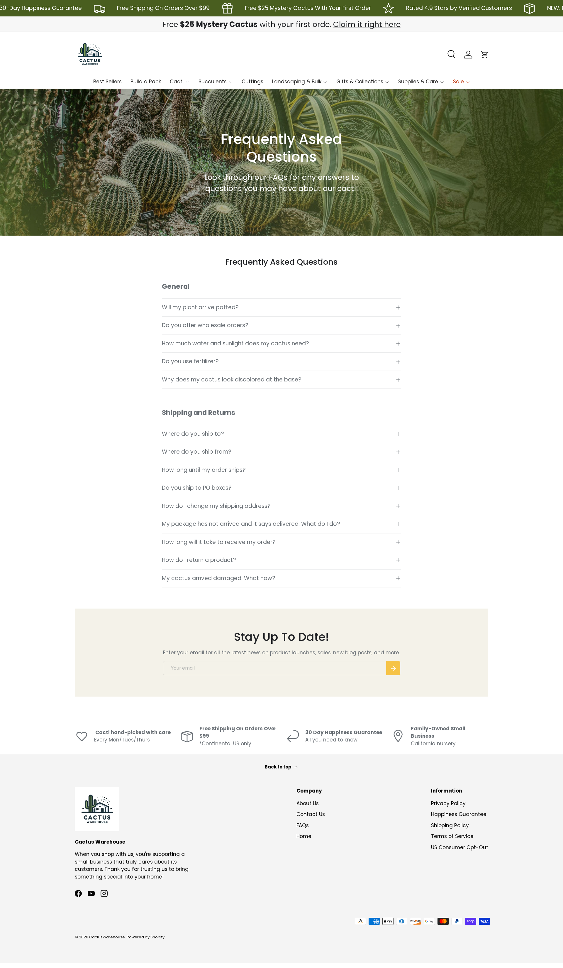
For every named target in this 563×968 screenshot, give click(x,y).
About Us (307, 803)
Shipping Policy (450, 825)
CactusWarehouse (107, 937)
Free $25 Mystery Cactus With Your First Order (308, 8)
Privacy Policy (448, 803)
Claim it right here (367, 24)
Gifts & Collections (359, 81)
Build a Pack (145, 81)
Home (303, 836)
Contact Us (310, 814)
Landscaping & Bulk (296, 81)
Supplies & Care (418, 81)
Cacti (177, 81)
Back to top (278, 767)
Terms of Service (452, 836)
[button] (484, 54)
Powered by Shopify (146, 937)
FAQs (302, 825)
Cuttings (252, 81)
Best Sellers (107, 81)
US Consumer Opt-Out (459, 847)
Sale (458, 81)
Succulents (213, 81)
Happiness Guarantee (458, 814)
